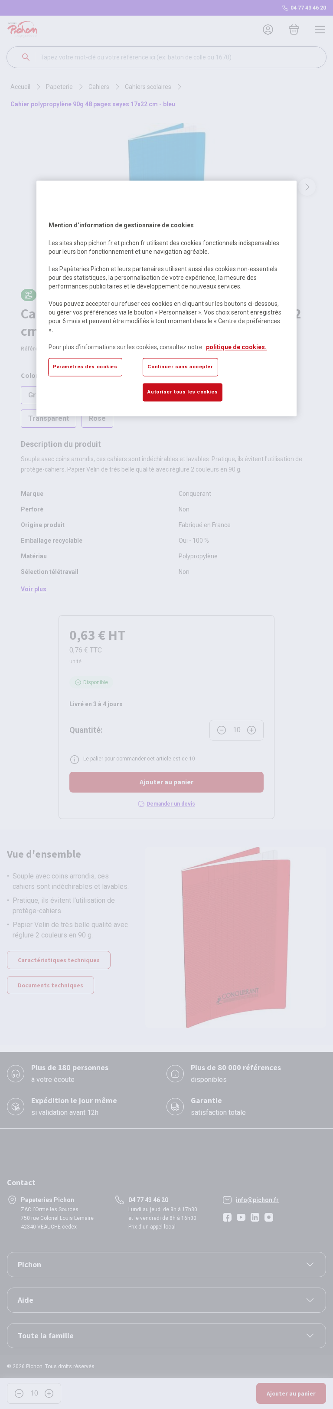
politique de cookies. (236, 347)
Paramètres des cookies (85, 367)
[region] (166, 298)
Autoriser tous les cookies (182, 392)
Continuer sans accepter (180, 367)
